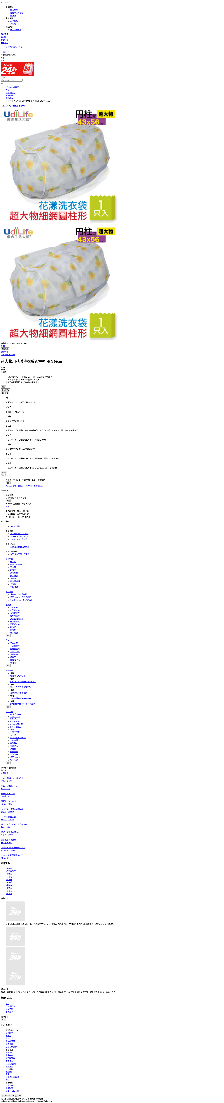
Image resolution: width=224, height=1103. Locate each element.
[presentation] (112, 165)
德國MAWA (15, 757)
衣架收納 (14, 587)
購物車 (4, 37)
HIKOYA (14, 719)
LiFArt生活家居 (16, 724)
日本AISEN (15, 732)
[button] (112, 16)
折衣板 (13, 584)
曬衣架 (8, 605)
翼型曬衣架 (15, 616)
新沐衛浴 (14, 754)
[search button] (2, 83)
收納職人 (14, 743)
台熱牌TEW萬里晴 (18, 738)
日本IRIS (14, 735)
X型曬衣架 (14, 608)
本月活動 (9, 592)
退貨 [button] (15, 47)
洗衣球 (13, 579)
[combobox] (112, 80)
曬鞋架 (13, 663)
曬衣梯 (13, 627)
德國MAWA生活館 (17, 676)
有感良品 (14, 746)
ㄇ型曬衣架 (15, 610)
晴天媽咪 (14, 752)
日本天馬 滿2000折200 (19, 534)
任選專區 (9, 670)
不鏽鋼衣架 (15, 646)
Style (12, 729)
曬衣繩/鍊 (14, 633)
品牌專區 (9, 712)
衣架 (7, 640)
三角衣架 (14, 643)
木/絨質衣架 (15, 652)
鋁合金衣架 (15, 649)
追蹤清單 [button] (9, 47)
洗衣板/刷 (14, 576)
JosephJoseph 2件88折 (18, 539)
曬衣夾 (13, 562)
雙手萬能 (14, 760)
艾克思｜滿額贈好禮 (18, 594)
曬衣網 (13, 570)
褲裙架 (13, 657)
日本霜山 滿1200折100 (19, 536)
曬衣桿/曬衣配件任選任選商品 (22, 704)
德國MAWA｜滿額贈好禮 (20, 597)
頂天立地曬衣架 (16, 619)
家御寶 (13, 749)
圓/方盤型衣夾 (16, 565)
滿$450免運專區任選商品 (20, 687)
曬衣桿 (13, 630)
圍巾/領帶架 (15, 660)
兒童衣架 (14, 654)
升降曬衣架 (15, 622)
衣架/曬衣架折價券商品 (19, 547)
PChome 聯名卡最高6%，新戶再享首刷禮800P (24, 486)
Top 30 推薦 (15, 526)
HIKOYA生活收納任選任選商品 (23, 682)
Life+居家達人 (16, 727)
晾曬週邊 (9, 559)
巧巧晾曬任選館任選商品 (20, 698)
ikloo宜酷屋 (15, 722)
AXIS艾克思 (15, 717)
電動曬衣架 (15, 624)
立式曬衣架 (15, 613)
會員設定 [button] (20, 47)
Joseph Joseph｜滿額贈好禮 (21, 600)
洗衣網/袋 (14, 573)
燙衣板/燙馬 (15, 581)
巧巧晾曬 (14, 740)
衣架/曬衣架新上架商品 (19, 554)
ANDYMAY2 (15, 714)
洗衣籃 (13, 567)
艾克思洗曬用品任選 (18, 693)
